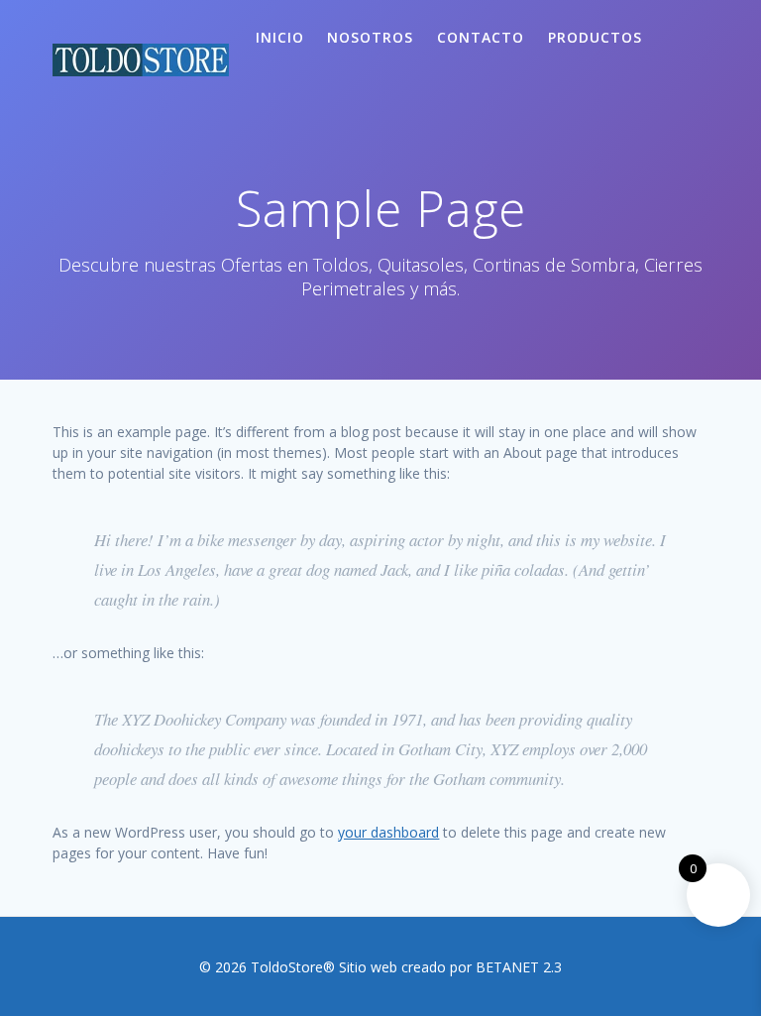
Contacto (480, 37)
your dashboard (388, 832)
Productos (595, 37)
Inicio (280, 37)
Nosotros (370, 37)
